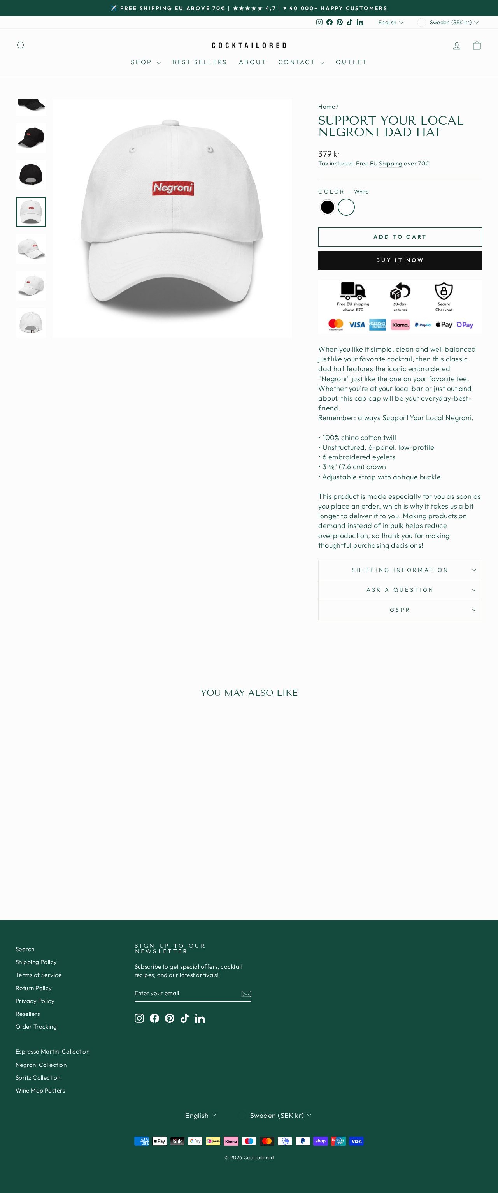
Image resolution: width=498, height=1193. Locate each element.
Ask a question (400, 589)
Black (327, 207)
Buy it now (400, 260)
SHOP (143, 62)
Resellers (28, 1013)
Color (343, 191)
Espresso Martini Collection (52, 1051)
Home (326, 106)
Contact (298, 62)
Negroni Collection (41, 1064)
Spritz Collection (38, 1077)
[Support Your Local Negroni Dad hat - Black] (65, 864)
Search (25, 949)
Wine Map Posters (40, 1090)
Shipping (391, 163)
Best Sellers (199, 62)
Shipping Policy (36, 962)
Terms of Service (38, 974)
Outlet (351, 62)
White (346, 207)
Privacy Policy (35, 1001)
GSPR (400, 609)
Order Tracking (36, 1026)
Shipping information (400, 570)
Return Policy (34, 988)
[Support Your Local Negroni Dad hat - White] (76, 864)
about (253, 62)
